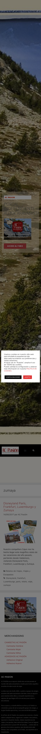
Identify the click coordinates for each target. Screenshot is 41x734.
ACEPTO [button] (28, 377)
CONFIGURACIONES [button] (13, 377)
